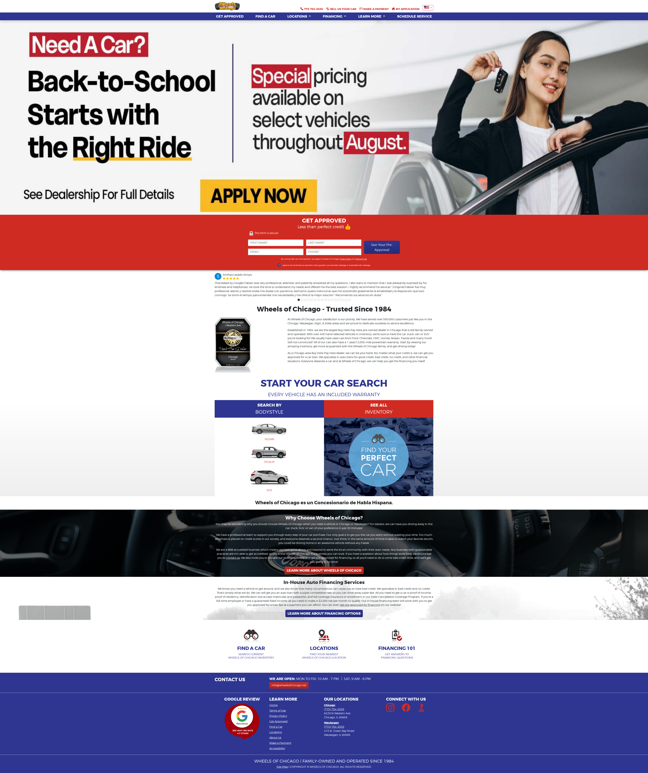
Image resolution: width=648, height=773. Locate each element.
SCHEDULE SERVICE (414, 16)
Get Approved (278, 721)
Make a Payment (280, 743)
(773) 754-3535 (334, 709)
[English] (428, 7)
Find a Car (275, 726)
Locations (275, 732)
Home (273, 705)
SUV (269, 490)
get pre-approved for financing (360, 605)
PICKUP (269, 462)
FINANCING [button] (333, 16)
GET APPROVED (230, 16)
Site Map (282, 766)
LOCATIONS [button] (297, 16)
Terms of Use (361, 259)
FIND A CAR (265, 16)
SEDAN (269, 439)
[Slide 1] (299, 300)
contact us (233, 557)
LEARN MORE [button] (370, 16)
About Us (275, 737)
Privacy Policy (346, 259)
